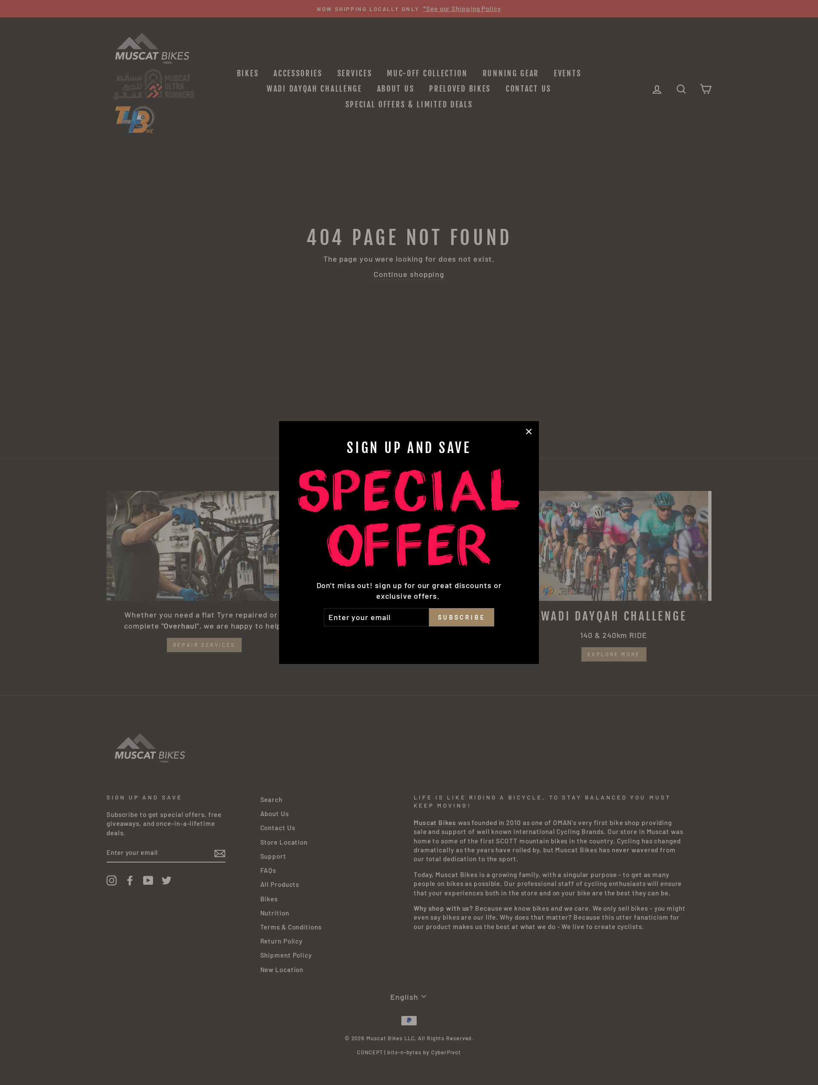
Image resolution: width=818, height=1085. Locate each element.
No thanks (409, 638)
